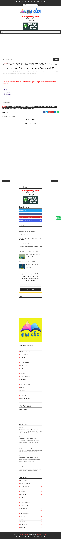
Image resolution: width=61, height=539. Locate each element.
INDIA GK (22, 497)
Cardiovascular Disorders (17, 63)
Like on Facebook (24, 213)
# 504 (8, 106)
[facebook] (16, 1)
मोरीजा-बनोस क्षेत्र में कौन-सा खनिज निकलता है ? (29, 251)
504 (8, 63)
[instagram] (41, 1)
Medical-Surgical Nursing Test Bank (11, 65)
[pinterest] (25, 1)
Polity (22, 387)
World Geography (25, 398)
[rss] (35, 1)
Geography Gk (24, 489)
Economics (23, 357)
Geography (23, 365)
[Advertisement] (30, 47)
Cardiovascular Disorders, (27, 72)
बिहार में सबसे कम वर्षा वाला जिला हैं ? (27, 231)
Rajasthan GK (24, 519)
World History (24, 401)
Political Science (25, 384)
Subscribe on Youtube (25, 217)
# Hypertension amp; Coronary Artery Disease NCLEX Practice (40, 106)
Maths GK (23, 379)
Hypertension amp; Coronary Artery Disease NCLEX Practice (39, 63)
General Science (25, 362)
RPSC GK (22, 516)
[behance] (38, 1)
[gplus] (22, 1)
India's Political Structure (28, 500)
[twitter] (19, 1)
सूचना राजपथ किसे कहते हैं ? (25, 243)
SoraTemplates (24, 534)
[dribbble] (32, 1)
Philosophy (23, 382)
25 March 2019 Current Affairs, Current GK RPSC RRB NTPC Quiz (33, 266)
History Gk (23, 373)
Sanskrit (22, 390)
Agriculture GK (24, 349)
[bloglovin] (29, 1)
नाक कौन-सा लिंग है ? (23, 235)
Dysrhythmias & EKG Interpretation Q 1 (28, 429)
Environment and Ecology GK (29, 360)
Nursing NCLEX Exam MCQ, (30, 73)
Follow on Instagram (25, 220)
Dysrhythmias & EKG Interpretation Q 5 (28, 467)
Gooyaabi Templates (42, 534)
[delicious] (44, 1)
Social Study (24, 395)
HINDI (22, 368)
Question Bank (24, 513)
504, (19, 72)
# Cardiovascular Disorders (17, 106)
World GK (22, 527)
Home (4, 63)
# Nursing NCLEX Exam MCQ (27, 108)
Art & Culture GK (25, 351)
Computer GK (24, 354)
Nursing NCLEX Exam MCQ (27, 65)
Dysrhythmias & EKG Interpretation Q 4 (28, 457)
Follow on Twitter (24, 210)
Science (22, 393)
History (22, 371)
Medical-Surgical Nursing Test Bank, (15, 73)
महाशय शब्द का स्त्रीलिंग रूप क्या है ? (27, 261)
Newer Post (6, 181)
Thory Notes (24, 524)
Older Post (54, 181)
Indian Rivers (24, 505)
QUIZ (21, 511)
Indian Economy (25, 376)
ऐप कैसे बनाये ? (22, 228)
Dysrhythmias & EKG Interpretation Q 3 (28, 448)
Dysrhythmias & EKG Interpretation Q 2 (28, 438)
